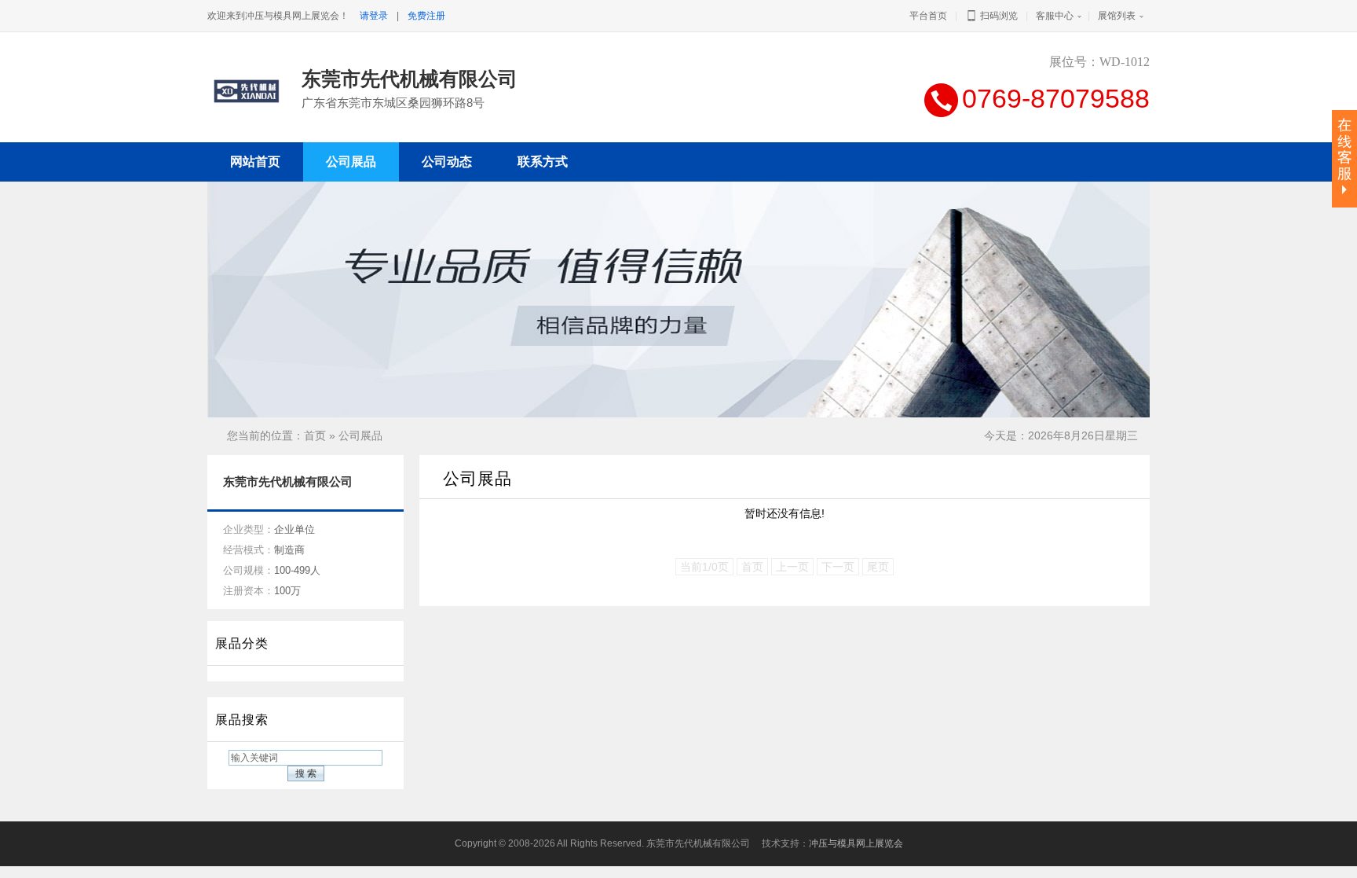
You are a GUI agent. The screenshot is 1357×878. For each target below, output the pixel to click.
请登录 (374, 15)
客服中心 (1055, 15)
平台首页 (928, 15)
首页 (315, 435)
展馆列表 (1117, 15)
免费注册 (426, 15)
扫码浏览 (998, 15)
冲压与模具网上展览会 (856, 843)
